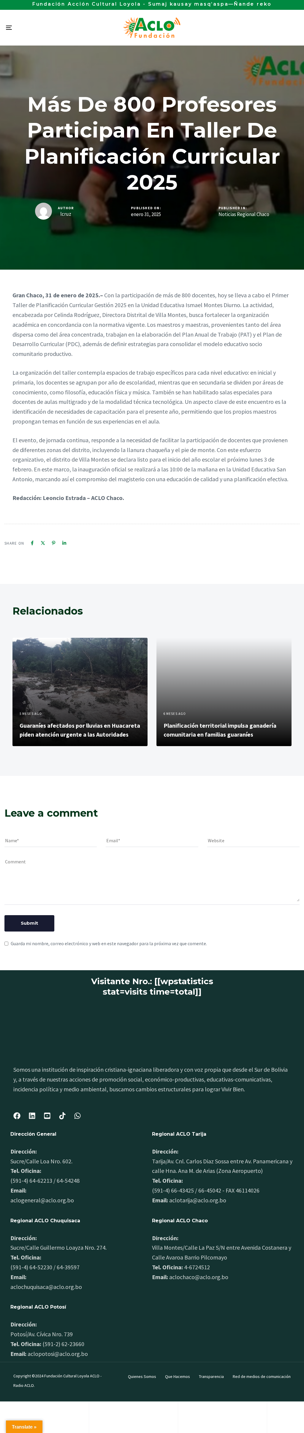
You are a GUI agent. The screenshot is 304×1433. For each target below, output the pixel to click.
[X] (43, 543)
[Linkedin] (64, 543)
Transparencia (211, 1376)
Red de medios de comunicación (262, 1376)
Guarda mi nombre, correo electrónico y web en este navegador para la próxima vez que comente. (109, 943)
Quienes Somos (142, 1376)
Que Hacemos (177, 1376)
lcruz (65, 214)
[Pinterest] (53, 543)
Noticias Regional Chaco (243, 214)
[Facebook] (32, 543)
